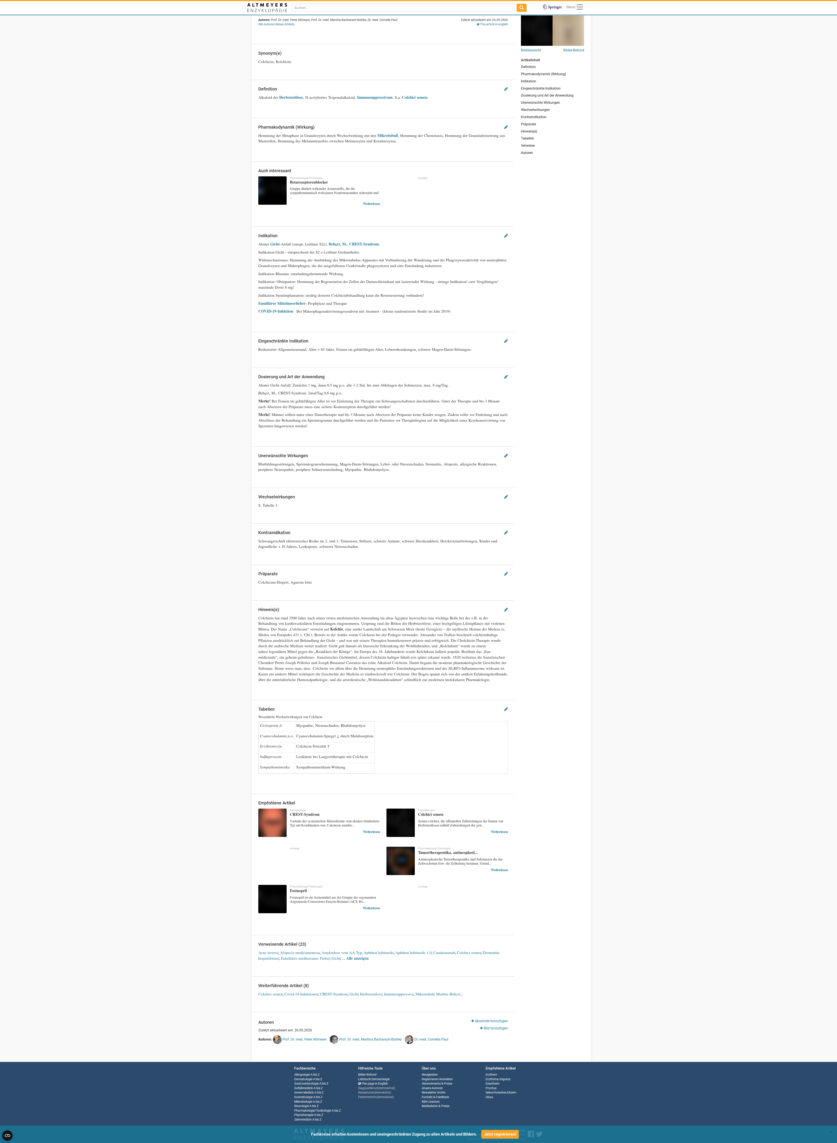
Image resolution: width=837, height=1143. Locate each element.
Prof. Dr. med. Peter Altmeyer (304, 1039)
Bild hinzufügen (495, 1028)
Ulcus (489, 1097)
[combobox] (402, 8)
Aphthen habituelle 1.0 (413, 952)
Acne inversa (268, 952)
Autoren (527, 153)
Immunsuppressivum (375, 97)
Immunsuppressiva (399, 994)
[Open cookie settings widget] (7, 1135)
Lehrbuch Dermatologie (374, 1079)
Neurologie (301, 1106)
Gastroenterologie (306, 1083)
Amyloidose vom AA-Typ (342, 952)
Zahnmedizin (303, 1119)
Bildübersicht (531, 50)
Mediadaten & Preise (435, 1106)
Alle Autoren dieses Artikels (276, 24)
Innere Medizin (304, 1092)
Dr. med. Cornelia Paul (430, 1039)
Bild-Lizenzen (431, 1102)
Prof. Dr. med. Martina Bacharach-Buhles (370, 1039)
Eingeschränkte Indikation (541, 88)
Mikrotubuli (387, 135)
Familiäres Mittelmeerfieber (282, 303)
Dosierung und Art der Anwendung (547, 95)
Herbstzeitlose (291, 97)
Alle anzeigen (357, 958)
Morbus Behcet (448, 994)
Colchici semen (414, 97)
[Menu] (579, 7)
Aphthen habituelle (379, 952)
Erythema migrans (498, 1079)
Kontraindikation (533, 117)
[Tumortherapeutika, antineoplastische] (400, 861)
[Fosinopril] (272, 899)
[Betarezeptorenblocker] (272, 190)
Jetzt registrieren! (500, 1134)
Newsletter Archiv (434, 1092)
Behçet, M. (338, 244)
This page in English (374, 1083)
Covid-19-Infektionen (301, 994)
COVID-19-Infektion (275, 311)
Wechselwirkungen (535, 110)
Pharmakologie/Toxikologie (312, 1110)
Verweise (528, 145)
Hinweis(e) (529, 131)
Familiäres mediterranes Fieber (305, 958)
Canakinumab (444, 952)
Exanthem (492, 1083)
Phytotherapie (303, 1115)
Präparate (528, 124)
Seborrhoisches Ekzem (501, 1092)
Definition (528, 67)
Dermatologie (303, 1079)
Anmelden (446, 1079)
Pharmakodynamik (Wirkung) (543, 74)
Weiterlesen (371, 203)
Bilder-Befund (573, 50)
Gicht (275, 244)
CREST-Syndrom (364, 244)
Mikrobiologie (303, 1102)
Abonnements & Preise (437, 1083)
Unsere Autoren (432, 1088)
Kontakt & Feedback (435, 1097)
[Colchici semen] (400, 823)
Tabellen (527, 138)
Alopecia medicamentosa (300, 952)
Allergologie (302, 1075)
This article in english (493, 24)
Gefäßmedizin (303, 1088)
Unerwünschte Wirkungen (540, 103)
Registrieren (430, 1079)
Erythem (491, 1075)
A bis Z (315, 1075)
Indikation (528, 81)
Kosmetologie (303, 1097)
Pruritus (491, 1088)
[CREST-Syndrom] (272, 823)
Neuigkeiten (430, 1075)
